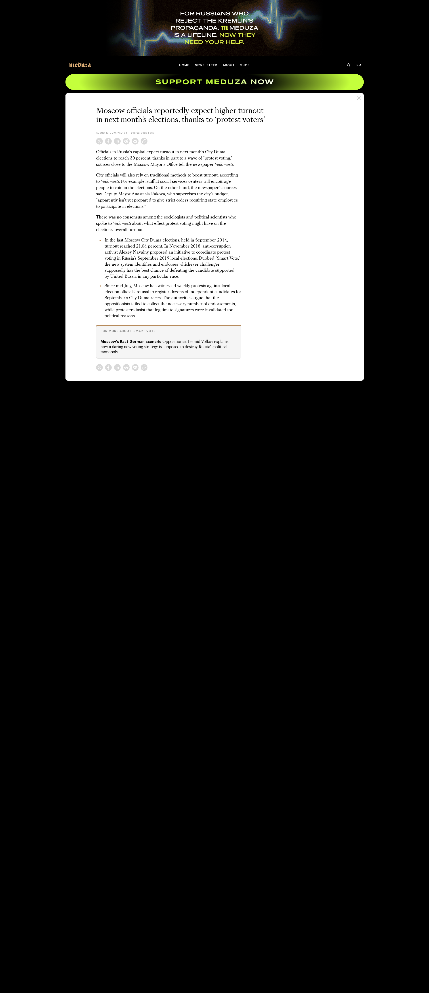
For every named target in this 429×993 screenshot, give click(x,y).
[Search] (349, 65)
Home (184, 65)
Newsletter (206, 65)
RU (358, 65)
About (229, 65)
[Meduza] (80, 65)
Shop (245, 65)
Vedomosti (147, 132)
